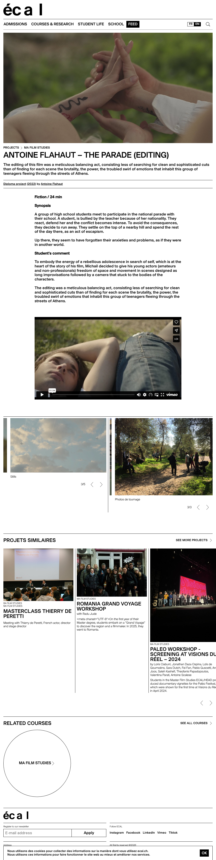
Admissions (15, 24)
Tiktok (173, 832)
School (116, 24)
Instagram (117, 832)
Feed (133, 24)
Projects (11, 147)
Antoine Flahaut (52, 184)
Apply (89, 833)
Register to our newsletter (16, 826)
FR (191, 24)
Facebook (133, 832)
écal (15, 815)
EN (197, 24)
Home (22, 10)
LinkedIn (149, 832)
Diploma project (14, 184)
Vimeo (161, 832)
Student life (91, 24)
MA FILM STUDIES (37, 147)
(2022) (31, 184)
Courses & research (52, 24)
